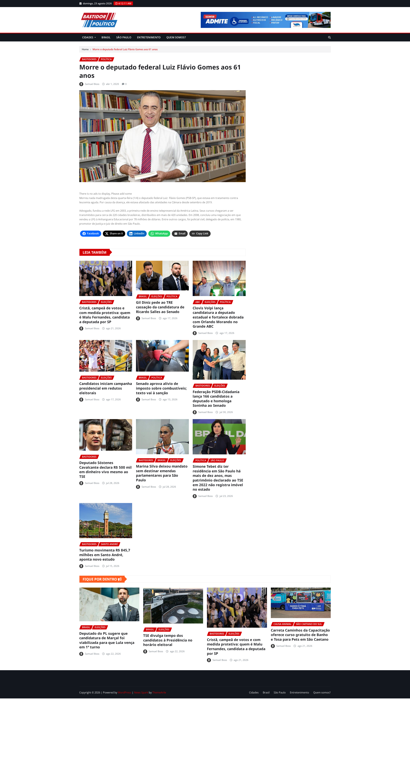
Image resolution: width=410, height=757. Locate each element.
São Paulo (123, 37)
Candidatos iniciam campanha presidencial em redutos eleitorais (105, 388)
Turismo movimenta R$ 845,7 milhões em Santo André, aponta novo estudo (104, 555)
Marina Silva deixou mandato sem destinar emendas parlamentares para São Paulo (162, 473)
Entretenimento (149, 37)
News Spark (141, 692)
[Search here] (329, 37)
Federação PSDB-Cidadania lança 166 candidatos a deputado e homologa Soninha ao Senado (216, 398)
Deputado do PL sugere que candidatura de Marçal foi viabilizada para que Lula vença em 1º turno (106, 640)
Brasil (106, 37)
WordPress (124, 692)
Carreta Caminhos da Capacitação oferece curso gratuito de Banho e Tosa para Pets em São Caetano (300, 635)
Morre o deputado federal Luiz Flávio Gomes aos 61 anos (125, 49)
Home (85, 49)
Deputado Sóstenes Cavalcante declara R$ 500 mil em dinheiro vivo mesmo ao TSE (105, 469)
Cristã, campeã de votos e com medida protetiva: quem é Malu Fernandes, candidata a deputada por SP (104, 314)
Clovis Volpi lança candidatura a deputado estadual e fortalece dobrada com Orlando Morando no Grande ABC (218, 317)
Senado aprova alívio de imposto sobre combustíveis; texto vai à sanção (161, 388)
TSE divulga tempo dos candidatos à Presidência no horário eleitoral (167, 640)
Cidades (88, 37)
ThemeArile (159, 692)
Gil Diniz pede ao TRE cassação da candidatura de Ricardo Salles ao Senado (160, 307)
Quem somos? (176, 37)
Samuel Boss (92, 84)
